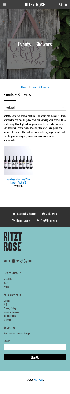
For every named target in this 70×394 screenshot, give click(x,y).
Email (7, 341)
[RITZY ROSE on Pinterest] (17, 261)
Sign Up (35, 357)
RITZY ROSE (38, 379)
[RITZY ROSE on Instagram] (13, 261)
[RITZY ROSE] (13, 243)
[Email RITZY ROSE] (5, 261)
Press (6, 286)
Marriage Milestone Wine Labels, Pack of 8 (18, 180)
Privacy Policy (10, 308)
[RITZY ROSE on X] (25, 261)
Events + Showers (40, 87)
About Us (8, 279)
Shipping (7, 319)
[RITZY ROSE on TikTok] (21, 261)
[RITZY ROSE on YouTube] (30, 261)
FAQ (5, 304)
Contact (7, 300)
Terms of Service (11, 312)
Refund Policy (10, 315)
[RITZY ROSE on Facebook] (9, 261)
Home (24, 87)
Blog (6, 283)
